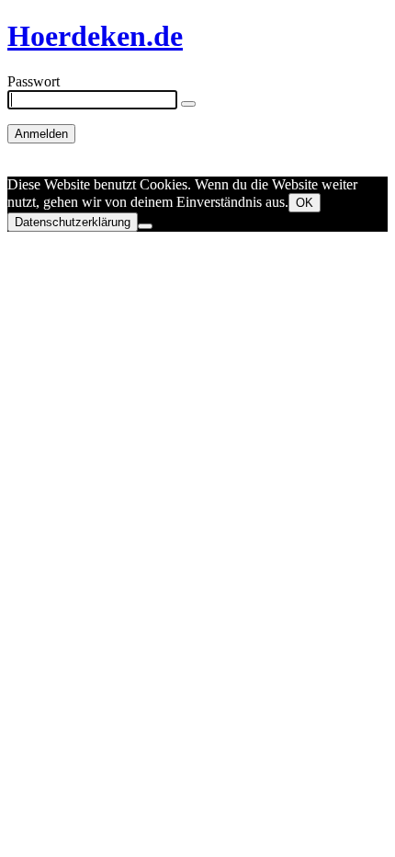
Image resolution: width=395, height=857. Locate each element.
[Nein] (145, 226)
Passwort (33, 81)
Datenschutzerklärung (72, 222)
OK (304, 203)
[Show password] (188, 104)
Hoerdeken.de (95, 35)
